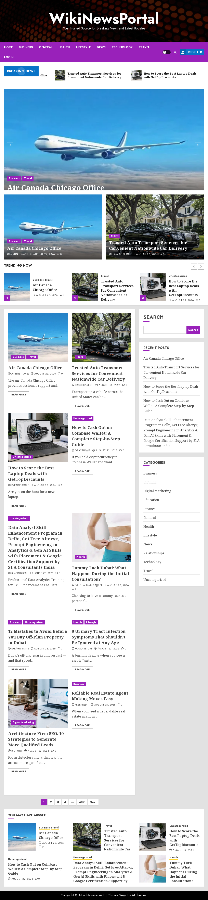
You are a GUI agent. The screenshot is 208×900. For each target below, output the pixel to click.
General (45, 47)
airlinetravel (19, 254)
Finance (149, 509)
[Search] (175, 52)
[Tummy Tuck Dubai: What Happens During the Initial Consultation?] (101, 537)
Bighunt (17, 751)
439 (82, 802)
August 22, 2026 (44, 254)
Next (93, 802)
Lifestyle (83, 47)
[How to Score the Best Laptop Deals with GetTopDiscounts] (85, 287)
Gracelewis (83, 450)
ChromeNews (117, 895)
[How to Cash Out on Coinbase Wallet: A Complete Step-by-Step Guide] (153, 287)
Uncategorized (110, 276)
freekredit (82, 705)
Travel (144, 47)
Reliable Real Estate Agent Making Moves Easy (100, 695)
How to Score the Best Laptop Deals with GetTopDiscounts (116, 288)
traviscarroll (121, 254)
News (101, 47)
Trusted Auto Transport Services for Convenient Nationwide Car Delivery (148, 245)
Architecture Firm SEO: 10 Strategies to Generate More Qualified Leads (36, 739)
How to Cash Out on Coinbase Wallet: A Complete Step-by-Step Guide (185, 288)
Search (153, 316)
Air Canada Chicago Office (55, 188)
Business (26, 47)
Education (151, 500)
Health (64, 47)
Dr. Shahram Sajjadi (88, 585)
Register (195, 52)
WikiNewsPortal (104, 18)
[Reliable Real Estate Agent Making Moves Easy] (101, 684)
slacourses (19, 573)
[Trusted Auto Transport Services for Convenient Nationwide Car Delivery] (155, 226)
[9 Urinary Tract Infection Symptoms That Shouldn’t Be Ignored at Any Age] (101, 622)
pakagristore (20, 485)
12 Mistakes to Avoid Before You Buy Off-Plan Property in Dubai (37, 637)
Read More (18, 394)
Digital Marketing (23, 722)
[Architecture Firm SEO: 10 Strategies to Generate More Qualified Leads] (38, 703)
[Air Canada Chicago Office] (104, 145)
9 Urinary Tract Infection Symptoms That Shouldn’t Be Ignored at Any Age (99, 637)
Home (8, 47)
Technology (122, 47)
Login (9, 57)
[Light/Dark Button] (166, 52)
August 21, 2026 (105, 705)
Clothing (150, 482)
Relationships (153, 553)
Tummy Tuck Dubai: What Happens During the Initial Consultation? (100, 573)
